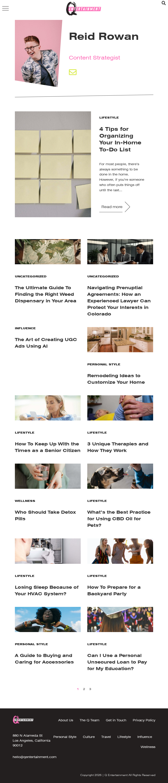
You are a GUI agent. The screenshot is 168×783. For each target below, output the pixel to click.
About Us (65, 720)
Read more (112, 207)
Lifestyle (109, 117)
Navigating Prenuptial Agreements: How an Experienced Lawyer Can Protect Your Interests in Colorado (119, 301)
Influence (25, 328)
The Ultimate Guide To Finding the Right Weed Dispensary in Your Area (45, 294)
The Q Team (89, 720)
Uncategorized (31, 276)
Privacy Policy (144, 720)
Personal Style (103, 364)
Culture (89, 737)
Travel (106, 737)
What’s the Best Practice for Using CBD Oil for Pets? (118, 519)
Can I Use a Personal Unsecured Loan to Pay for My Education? (117, 662)
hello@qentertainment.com (34, 757)
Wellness (25, 501)
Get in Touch (116, 720)
